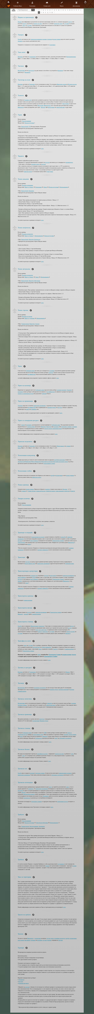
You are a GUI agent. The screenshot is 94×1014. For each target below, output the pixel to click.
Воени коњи (38, 187)
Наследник (40, 105)
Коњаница (31, 191)
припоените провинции (40, 405)
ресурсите (41, 537)
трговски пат (38, 738)
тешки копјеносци (40, 491)
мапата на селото (36, 477)
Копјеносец (37, 239)
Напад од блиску (29, 187)
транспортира (35, 537)
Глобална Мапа (17, 6)
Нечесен (43, 107)
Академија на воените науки (60, 461)
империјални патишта (29, 794)
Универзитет (28, 461)
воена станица (72, 734)
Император (21, 107)
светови (27, 987)
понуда (70, 22)
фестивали (27, 940)
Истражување (21, 70)
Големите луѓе (27, 100)
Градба (19, 39)
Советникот (52, 45)
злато (23, 25)
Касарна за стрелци (27, 316)
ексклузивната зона (38, 734)
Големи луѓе (47, 6)
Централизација (64, 187)
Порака (20, 22)
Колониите (46, 796)
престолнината (34, 540)
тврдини (60, 940)
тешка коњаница (59, 491)
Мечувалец (37, 281)
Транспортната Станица (50, 656)
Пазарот (68, 672)
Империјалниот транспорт (37, 626)
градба (56, 460)
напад (27, 409)
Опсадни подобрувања (42, 823)
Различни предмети (24, 983)
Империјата (71, 542)
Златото (55, 649)
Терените (69, 390)
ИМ (45, 732)
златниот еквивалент (43, 550)
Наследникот (65, 103)
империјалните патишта (65, 773)
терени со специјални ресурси (25, 393)
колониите (20, 392)
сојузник (66, 23)
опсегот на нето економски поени (53, 428)
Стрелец (37, 324)
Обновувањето (60, 446)
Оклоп (45, 187)
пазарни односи (54, 689)
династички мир (60, 107)
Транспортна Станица (55, 654)
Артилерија (42, 826)
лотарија (20, 41)
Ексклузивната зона (30, 563)
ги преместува (34, 575)
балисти (73, 491)
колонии (44, 39)
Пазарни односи (44, 721)
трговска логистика (63, 689)
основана (59, 390)
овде (42, 148)
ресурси (47, 162)
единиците (33, 409)
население (20, 790)
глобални (44, 393)
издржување (38, 938)
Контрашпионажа (71, 56)
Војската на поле (72, 84)
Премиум (68, 633)
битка (19, 448)
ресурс (72, 626)
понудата (41, 719)
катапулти (66, 491)
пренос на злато (38, 23)
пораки (47, 866)
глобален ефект (31, 426)
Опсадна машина (33, 826)
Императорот (47, 105)
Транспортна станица (58, 540)
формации (60, 70)
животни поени (28, 171)
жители (23, 792)
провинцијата (69, 162)
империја (49, 703)
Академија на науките (47, 461)
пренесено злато (58, 23)
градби (52, 475)
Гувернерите (32, 56)
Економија (32, 6)
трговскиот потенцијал (40, 687)
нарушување (51, 107)
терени (23, 425)
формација (27, 72)
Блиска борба (24, 191)
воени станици (56, 39)
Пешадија (31, 239)
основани (74, 426)
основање (51, 370)
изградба (63, 537)
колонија (64, 390)
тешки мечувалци (50, 491)
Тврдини (65, 489)
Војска (61, 6)
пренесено (45, 631)
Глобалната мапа (30, 370)
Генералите (32, 84)
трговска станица (22, 705)
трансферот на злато (42, 754)
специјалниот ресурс (62, 801)
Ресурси (21, 981)
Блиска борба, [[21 (26, 126)
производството (35, 164)
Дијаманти (21, 979)
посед (50, 787)
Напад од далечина (30, 318)
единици (68, 446)
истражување (61, 460)
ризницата (31, 788)
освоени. (51, 372)
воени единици (70, 475)
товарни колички (36, 614)
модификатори (31, 374)
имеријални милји (50, 705)
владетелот (31, 70)
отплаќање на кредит (59, 938)
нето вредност (36, 647)
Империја (43, 426)
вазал (21, 736)
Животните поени (61, 84)
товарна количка (28, 600)
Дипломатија (76, 6)
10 (85, 2)
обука (33, 577)
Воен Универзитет (36, 461)
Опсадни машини (26, 121)
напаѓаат (47, 489)
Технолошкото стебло (49, 463)
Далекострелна (25, 324)
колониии (39, 940)
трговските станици (66, 426)
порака (74, 866)
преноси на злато (59, 754)
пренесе (20, 581)
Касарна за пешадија (27, 234)
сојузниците (61, 864)
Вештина (20, 56)
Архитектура (21, 461)
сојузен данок (50, 938)
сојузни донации (47, 940)
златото (40, 631)
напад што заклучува (41, 630)
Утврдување (50, 171)
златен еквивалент (46, 647)
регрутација (53, 575)
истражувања (59, 475)
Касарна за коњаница (27, 185)
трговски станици (40, 773)
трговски (49, 39)
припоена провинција (68, 575)
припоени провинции (36, 39)
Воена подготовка (29, 123)
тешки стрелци (32, 491)
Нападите (48, 426)
